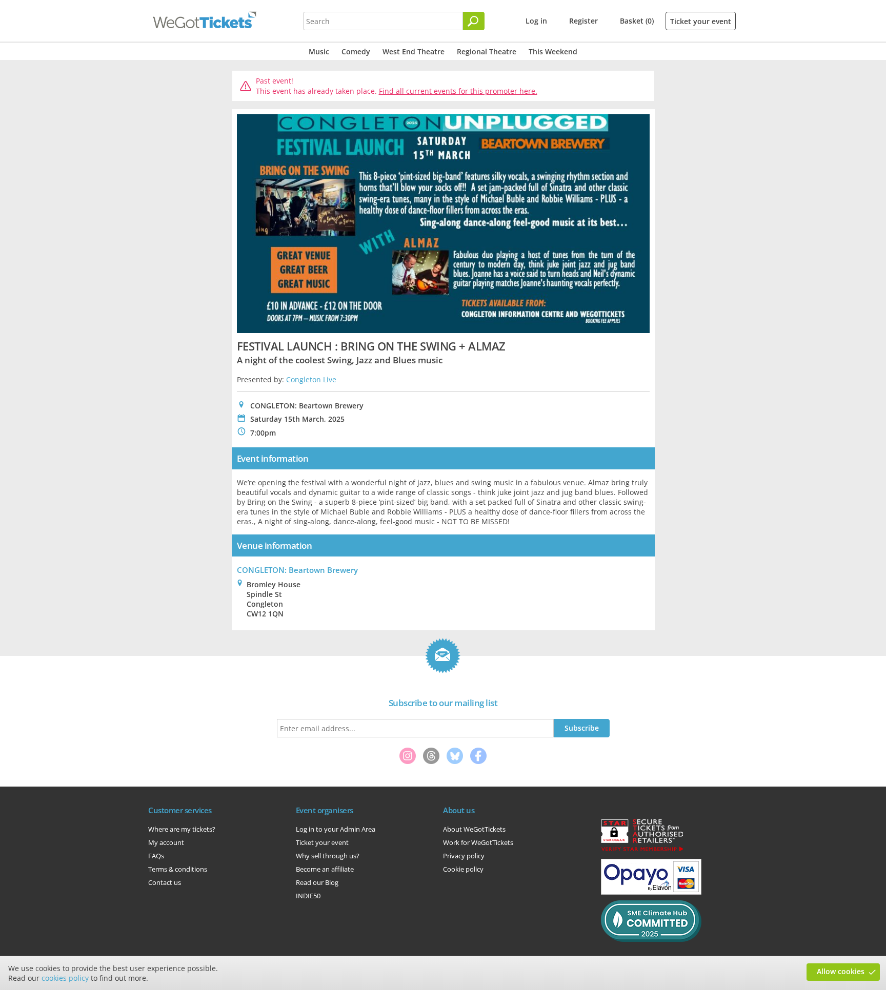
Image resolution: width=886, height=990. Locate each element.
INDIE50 (308, 895)
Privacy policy (464, 855)
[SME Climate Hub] (651, 939)
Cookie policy (463, 869)
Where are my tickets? (181, 829)
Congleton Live (311, 379)
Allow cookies (840, 971)
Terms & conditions (177, 869)
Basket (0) (637, 21)
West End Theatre (413, 51)
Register (583, 21)
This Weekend (553, 51)
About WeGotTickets (474, 829)
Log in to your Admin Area (335, 829)
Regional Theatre (486, 51)
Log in (536, 21)
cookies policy (65, 978)
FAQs (156, 855)
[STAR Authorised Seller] (642, 850)
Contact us (164, 882)
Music (319, 51)
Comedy (355, 51)
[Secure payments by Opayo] (651, 892)
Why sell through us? (327, 855)
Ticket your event (700, 21)
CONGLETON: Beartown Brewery (297, 570)
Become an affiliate (325, 869)
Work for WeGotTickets (478, 842)
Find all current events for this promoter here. (458, 91)
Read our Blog (317, 882)
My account (166, 842)
